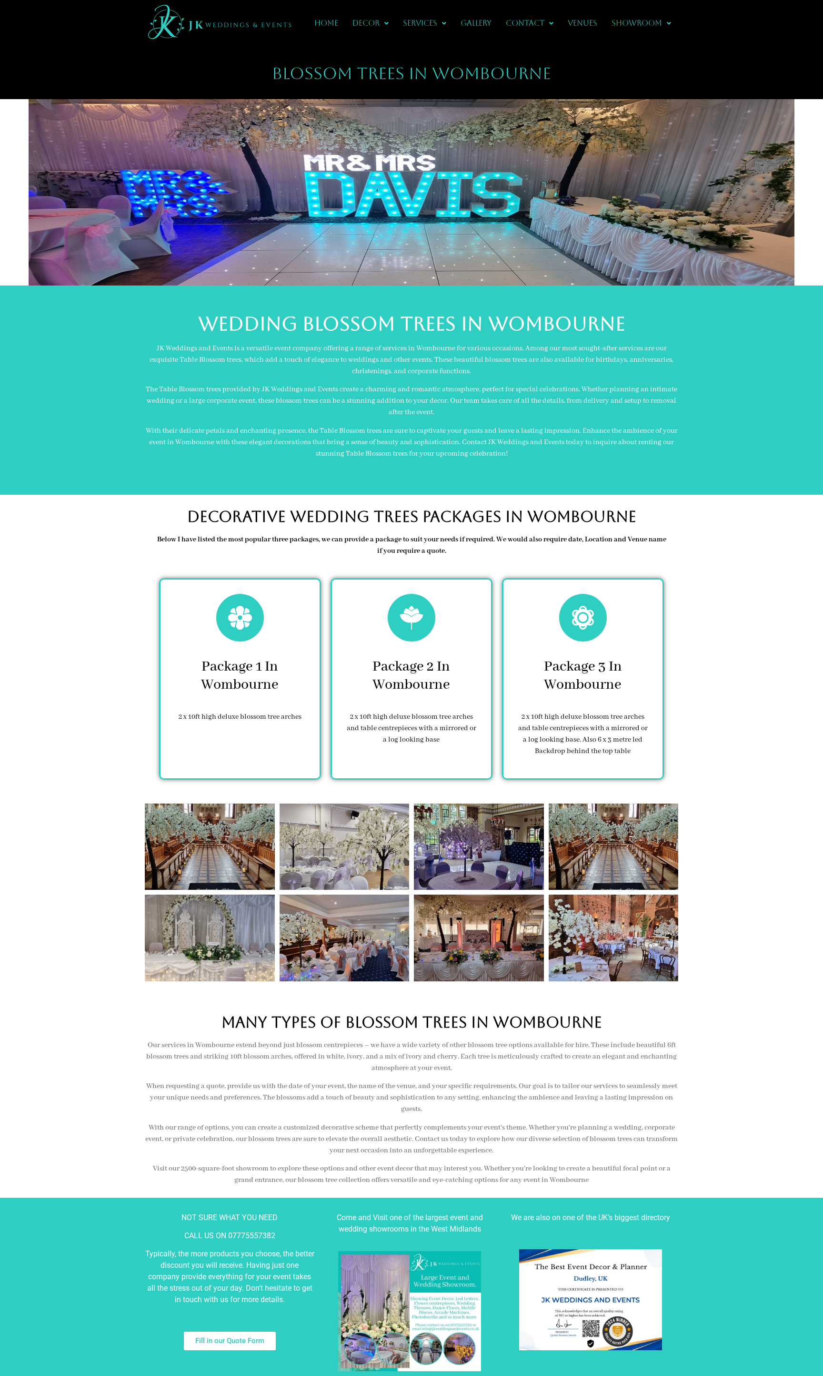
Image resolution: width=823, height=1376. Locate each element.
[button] (370, 23)
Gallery (476, 23)
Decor (366, 23)
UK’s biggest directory (634, 1217)
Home (326, 23)
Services (420, 23)
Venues (582, 23)
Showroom (637, 23)
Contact (525, 23)
